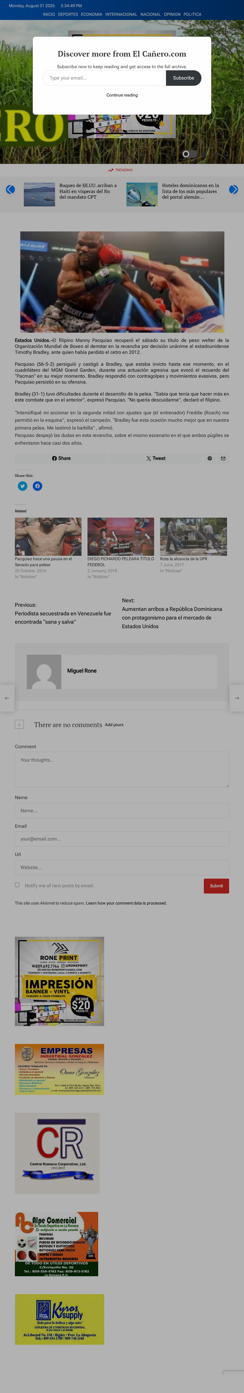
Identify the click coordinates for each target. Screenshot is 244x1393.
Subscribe (183, 78)
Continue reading (122, 95)
